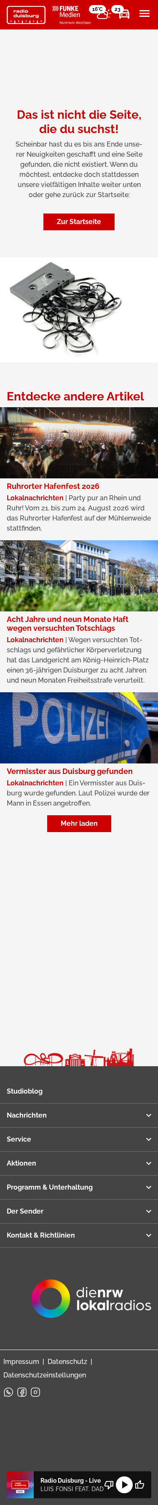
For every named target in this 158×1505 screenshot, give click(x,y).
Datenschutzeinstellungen (44, 1375)
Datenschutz (67, 1362)
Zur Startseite (79, 222)
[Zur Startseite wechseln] (26, 15)
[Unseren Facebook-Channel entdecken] (22, 1392)
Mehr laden (79, 823)
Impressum (21, 1362)
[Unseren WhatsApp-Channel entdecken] (8, 1392)
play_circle (124, 1485)
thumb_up (139, 1485)
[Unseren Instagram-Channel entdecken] (35, 1392)
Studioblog (25, 1091)
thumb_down (109, 1485)
